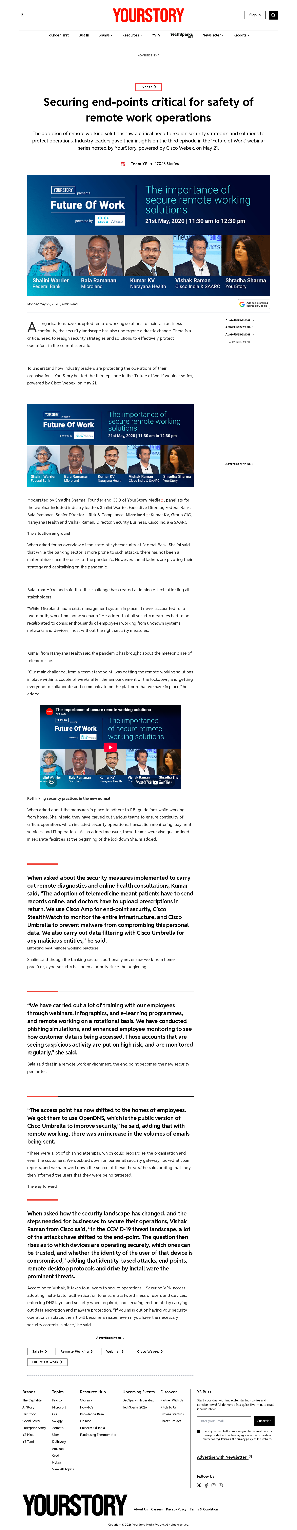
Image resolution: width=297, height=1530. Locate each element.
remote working (75, 1351)
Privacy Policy (176, 1509)
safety (37, 1351)
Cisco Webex (148, 1351)
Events (147, 87)
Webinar (113, 1351)
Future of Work (45, 1362)
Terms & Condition (204, 1509)
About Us (141, 1509)
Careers (157, 1509)
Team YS (139, 164)
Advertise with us (238, 464)
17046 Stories (167, 163)
